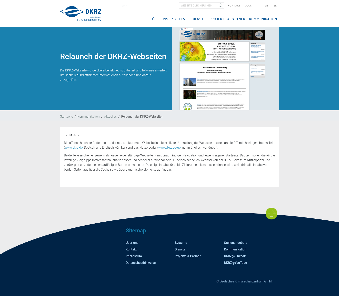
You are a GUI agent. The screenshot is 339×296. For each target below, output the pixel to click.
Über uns (160, 19)
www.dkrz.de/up (169, 147)
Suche (221, 5)
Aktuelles (110, 116)
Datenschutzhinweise (141, 263)
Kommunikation (263, 19)
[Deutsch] (80, 13)
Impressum (134, 256)
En (275, 5)
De (266, 5)
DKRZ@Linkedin (235, 256)
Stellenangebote (235, 243)
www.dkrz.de (74, 147)
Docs (248, 5)
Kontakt (234, 5)
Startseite (66, 116)
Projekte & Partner (227, 19)
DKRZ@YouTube (235, 263)
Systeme (180, 19)
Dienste (199, 19)
